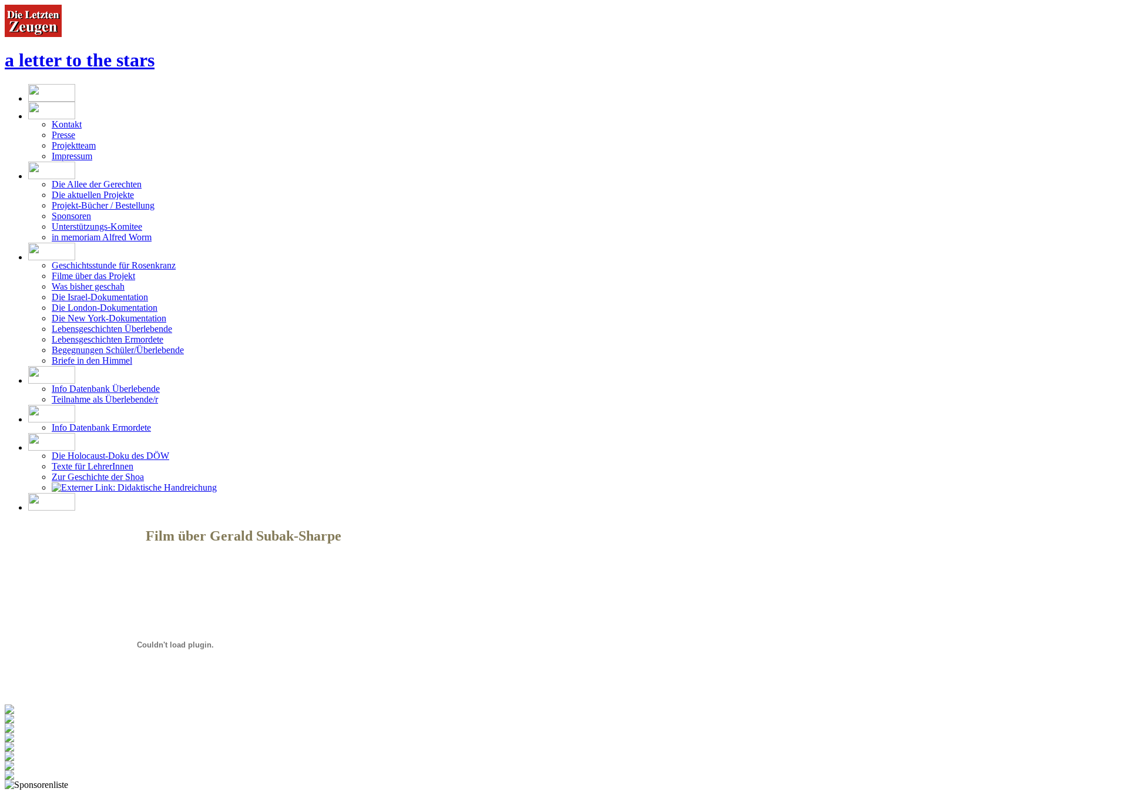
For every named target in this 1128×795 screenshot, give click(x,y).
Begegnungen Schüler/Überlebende (118, 350)
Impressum (72, 156)
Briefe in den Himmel (92, 360)
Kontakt (67, 124)
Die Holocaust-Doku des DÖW (110, 456)
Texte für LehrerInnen (92, 466)
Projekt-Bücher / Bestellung (103, 205)
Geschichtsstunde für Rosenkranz (114, 265)
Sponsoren (71, 216)
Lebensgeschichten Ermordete (107, 339)
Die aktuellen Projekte (93, 195)
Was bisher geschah (88, 286)
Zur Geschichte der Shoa (98, 477)
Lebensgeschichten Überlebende (112, 329)
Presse (63, 135)
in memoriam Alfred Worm (102, 237)
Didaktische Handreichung (166, 487)
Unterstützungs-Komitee (97, 227)
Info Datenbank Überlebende (106, 389)
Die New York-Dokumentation (109, 318)
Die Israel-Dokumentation (100, 297)
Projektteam (74, 145)
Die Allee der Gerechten (97, 184)
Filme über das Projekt (93, 276)
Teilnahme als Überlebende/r (105, 399)
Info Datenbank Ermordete (101, 427)
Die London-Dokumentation (104, 308)
